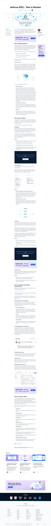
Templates (27, 516)
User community (28, 513)
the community (30, 447)
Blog (27, 514)
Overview (18, 511)
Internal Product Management (40, 514)
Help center (27, 512)
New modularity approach (9, 30)
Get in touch (9, 515)
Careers (8, 513)
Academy (27, 511)
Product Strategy (38, 512)
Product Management (9, 462)
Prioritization (21, 462)
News (25, 5)
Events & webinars (28, 515)
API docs (18, 514)
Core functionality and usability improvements (8, 33)
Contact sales (9, 512)
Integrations (18, 513)
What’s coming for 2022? (8, 35)
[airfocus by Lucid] (25, 504)
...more (44, 35)
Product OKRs (37, 511)
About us (8, 511)
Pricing (18, 512)
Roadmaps (37, 516)
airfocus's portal (9, 514)
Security (18, 515)
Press (8, 516)
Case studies (18, 516)
